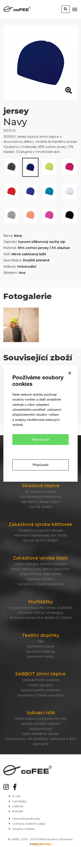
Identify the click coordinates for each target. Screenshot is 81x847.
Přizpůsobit (40, 465)
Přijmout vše (40, 439)
